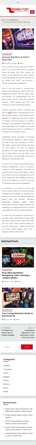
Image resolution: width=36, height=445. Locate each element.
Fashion (6, 380)
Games (5, 388)
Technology (7, 369)
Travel (5, 373)
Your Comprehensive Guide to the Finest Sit (17, 314)
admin (21, 63)
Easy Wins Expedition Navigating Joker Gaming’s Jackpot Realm (16, 275)
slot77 (10, 113)
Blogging (6, 377)
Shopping (6, 366)
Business (6, 384)
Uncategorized (7, 54)
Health (5, 391)
